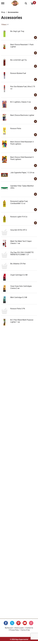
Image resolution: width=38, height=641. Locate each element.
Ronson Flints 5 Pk (17, 308)
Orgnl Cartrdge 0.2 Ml (18, 275)
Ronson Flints (15, 128)
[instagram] (31, 623)
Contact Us (29, 628)
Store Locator (19, 628)
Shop (3, 12)
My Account (9, 628)
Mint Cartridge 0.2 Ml (18, 297)
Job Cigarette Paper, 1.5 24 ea (22, 172)
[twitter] (12, 623)
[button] (35, 37)
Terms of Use (25, 630)
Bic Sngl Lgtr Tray (17, 31)
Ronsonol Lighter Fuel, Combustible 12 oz (19, 202)
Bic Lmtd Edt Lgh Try (18, 60)
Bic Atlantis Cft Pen (18, 264)
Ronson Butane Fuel (18, 73)
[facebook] (6, 623)
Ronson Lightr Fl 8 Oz (18, 217)
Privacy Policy (14, 630)
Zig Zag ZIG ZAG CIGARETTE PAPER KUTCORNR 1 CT (22, 253)
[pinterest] (18, 623)
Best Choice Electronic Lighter (22, 115)
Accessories (13, 12)
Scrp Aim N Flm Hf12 (18, 230)
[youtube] (25, 623)
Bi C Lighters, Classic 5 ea (20, 102)
